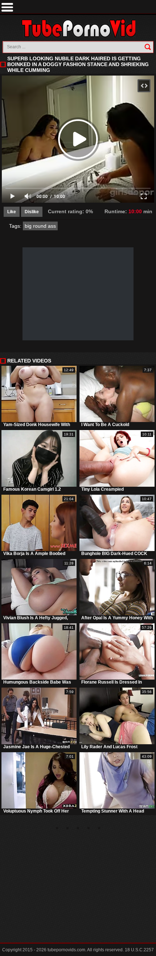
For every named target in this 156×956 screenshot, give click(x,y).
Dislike (32, 211)
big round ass (40, 226)
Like (11, 211)
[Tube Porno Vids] (78, 28)
